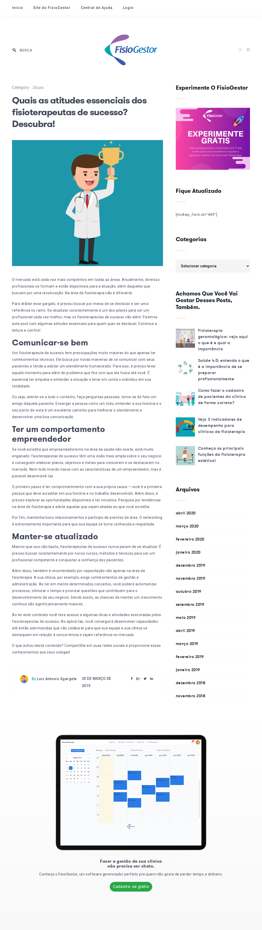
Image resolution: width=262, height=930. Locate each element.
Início (17, 8)
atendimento (77, 366)
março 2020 (187, 526)
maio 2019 (186, 617)
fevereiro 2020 (190, 539)
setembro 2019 (190, 604)
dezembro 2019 (190, 565)
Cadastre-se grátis (131, 886)
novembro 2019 (190, 578)
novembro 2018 (190, 695)
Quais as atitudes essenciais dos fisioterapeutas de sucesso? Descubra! (79, 112)
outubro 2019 (188, 591)
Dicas (37, 87)
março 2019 (187, 643)
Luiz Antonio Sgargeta (57, 679)
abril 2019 (185, 630)
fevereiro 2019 (190, 656)
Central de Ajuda (97, 8)
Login (128, 8)
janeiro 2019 (188, 669)
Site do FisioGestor (52, 8)
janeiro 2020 (188, 552)
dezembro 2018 (190, 682)
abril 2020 (186, 512)
